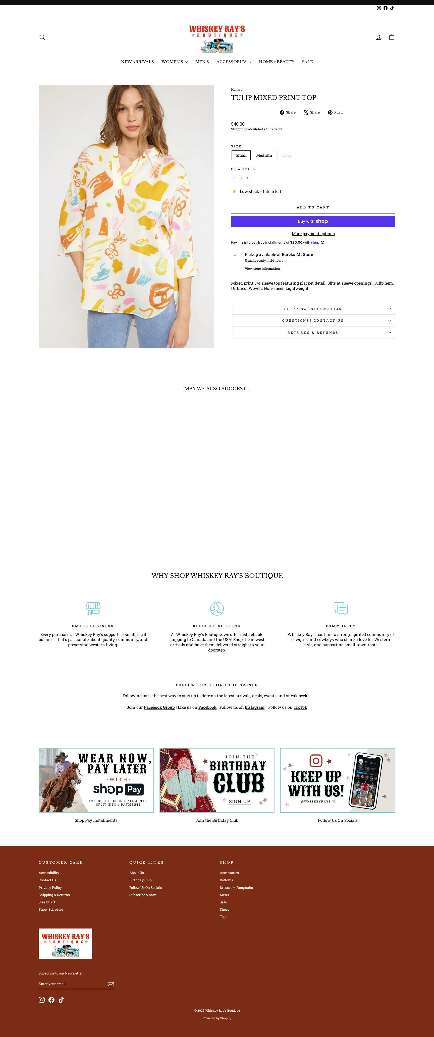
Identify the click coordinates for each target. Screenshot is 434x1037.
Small (241, 155)
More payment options (313, 233)
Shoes (224, 909)
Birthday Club (140, 880)
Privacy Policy (50, 887)
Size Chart (47, 902)
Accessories (232, 61)
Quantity (243, 169)
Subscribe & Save (143, 895)
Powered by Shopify (217, 1018)
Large (287, 155)
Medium (264, 155)
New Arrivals (137, 61)
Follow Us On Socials (338, 820)
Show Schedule (51, 909)
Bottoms (226, 880)
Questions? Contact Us (313, 320)
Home (235, 89)
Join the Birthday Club (217, 820)
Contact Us (47, 880)
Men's (202, 61)
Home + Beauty (276, 61)
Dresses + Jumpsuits (236, 887)
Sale (307, 61)
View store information (262, 268)
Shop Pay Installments (96, 820)
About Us (136, 872)
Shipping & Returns (54, 895)
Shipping (238, 129)
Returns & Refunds (313, 333)
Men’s (224, 895)
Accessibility (49, 872)
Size (236, 146)
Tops (223, 916)
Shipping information (313, 309)
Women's (172, 61)
